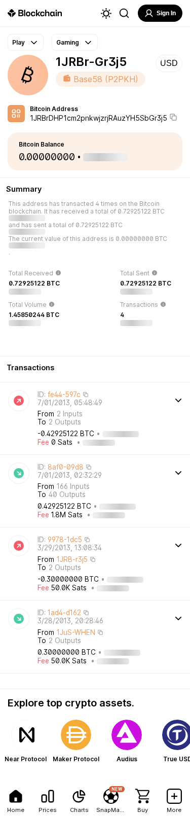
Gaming (67, 42)
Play (18, 42)
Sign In (166, 13)
